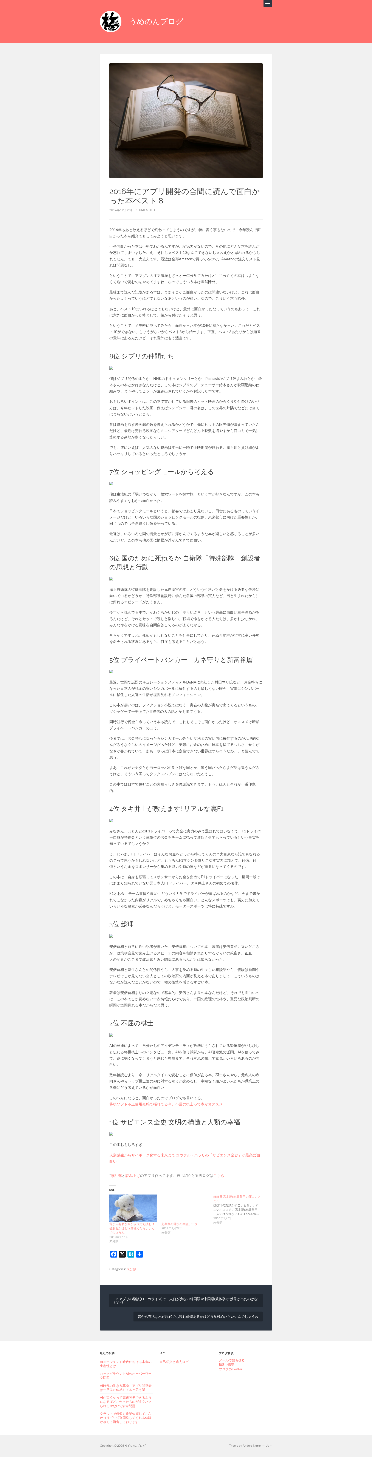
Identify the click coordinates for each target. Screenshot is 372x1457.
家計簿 (116, 1175)
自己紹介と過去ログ (174, 1362)
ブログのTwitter (230, 1369)
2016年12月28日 (121, 210)
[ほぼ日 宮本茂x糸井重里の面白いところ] (239, 1210)
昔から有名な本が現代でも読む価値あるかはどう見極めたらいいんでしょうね (132, 1228)
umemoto (147, 210)
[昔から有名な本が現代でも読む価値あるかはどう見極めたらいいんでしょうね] (133, 1208)
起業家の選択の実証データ (179, 1224)
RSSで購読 (226, 1364)
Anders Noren (252, 1445)
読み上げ (133, 1175)
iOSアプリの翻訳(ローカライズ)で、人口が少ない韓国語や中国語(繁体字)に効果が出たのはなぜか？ (186, 1300)
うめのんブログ (156, 21)
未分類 (131, 1269)
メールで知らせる (232, 1360)
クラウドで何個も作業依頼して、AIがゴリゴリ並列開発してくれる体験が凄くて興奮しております (126, 1418)
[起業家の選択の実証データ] (185, 1208)
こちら (218, 1175)
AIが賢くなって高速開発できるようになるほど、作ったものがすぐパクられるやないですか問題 (126, 1401)
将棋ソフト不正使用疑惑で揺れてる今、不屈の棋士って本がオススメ (166, 1104)
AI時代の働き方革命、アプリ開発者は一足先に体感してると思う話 (126, 1388)
